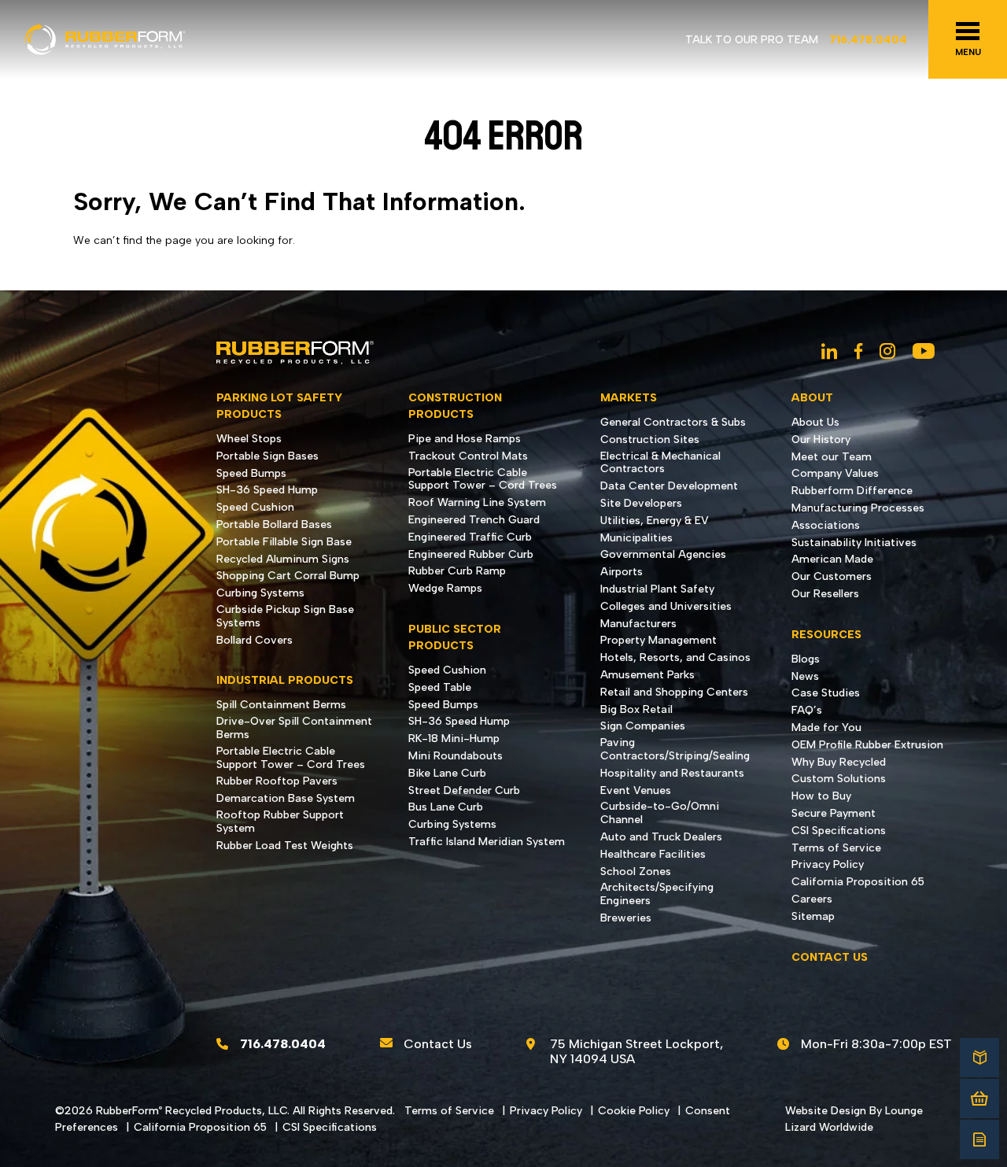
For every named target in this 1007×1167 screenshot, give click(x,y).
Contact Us (438, 1043)
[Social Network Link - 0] (829, 352)
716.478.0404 (868, 39)
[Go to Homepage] (105, 40)
